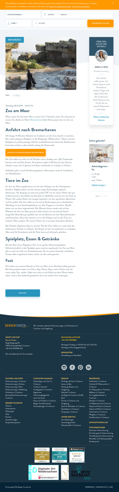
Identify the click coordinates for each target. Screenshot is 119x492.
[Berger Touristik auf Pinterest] (80, 368)
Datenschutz (101, 487)
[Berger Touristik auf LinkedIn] (88, 368)
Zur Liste (22, 293)
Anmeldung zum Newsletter (71, 355)
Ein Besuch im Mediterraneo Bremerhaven (25, 152)
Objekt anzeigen (98, 185)
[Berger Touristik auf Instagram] (64, 368)
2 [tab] (101, 197)
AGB (111, 487)
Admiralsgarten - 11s (100, 168)
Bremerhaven (36, 120)
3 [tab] (105, 197)
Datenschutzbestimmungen (60, 6)
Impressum (89, 487)
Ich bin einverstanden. (81, 6)
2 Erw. (13, 23)
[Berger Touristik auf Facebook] (72, 368)
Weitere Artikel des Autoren (101, 118)
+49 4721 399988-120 (14, 348)
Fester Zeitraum (14, 14)
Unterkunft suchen (100, 23)
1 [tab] (97, 197)
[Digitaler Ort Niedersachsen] (43, 472)
